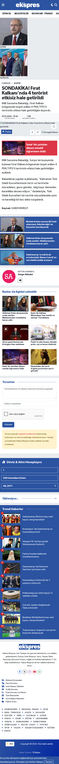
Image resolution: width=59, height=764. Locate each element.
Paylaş (8, 132)
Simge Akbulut (25, 274)
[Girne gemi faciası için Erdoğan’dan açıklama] (15, 332)
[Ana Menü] (3, 5)
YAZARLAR (31, 715)
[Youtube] (34, 672)
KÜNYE (7, 731)
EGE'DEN (8, 715)
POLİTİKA (44, 725)
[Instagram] (29, 672)
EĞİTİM (28, 718)
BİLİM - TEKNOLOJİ (12, 712)
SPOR (45, 709)
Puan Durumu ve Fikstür (16, 692)
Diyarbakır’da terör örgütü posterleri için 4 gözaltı (42, 368)
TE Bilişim (36, 753)
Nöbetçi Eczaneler (14, 680)
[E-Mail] (20, 280)
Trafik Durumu (12, 689)
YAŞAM (17, 728)
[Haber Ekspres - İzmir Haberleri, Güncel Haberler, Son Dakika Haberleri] (28, 5)
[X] (24, 672)
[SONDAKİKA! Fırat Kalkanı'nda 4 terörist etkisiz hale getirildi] (29, 124)
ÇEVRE (18, 718)
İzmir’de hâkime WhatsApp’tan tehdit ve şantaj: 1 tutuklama (43, 315)
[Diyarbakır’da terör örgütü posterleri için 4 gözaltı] (44, 357)
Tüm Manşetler (12, 695)
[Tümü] (55, 498)
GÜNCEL (6, 13)
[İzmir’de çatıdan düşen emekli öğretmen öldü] (15, 357)
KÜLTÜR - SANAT (28, 725)
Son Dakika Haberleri (15, 699)
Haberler (6, 83)
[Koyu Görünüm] (52, 5)
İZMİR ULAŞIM (11, 725)
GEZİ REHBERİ (42, 718)
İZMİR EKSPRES (11, 709)
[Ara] (55, 5)
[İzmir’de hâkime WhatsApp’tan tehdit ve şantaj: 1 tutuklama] (44, 303)
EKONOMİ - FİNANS (42, 13)
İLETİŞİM (51, 728)
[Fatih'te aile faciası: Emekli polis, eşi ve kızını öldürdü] (44, 332)
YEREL (19, 715)
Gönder (8, 424)
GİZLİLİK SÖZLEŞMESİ (34, 728)
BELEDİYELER (21, 13)
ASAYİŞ (17, 83)
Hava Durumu (11, 683)
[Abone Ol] (50, 132)
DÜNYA (8, 718)
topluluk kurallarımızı (27, 434)
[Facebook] (19, 672)
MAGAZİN (40, 712)
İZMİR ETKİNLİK (39, 722)
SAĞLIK (43, 715)
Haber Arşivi (11, 702)
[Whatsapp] (39, 672)
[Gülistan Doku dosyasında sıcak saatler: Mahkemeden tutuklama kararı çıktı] (15, 303)
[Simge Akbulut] (9, 276)
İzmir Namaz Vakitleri (15, 686)
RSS (11, 744)
